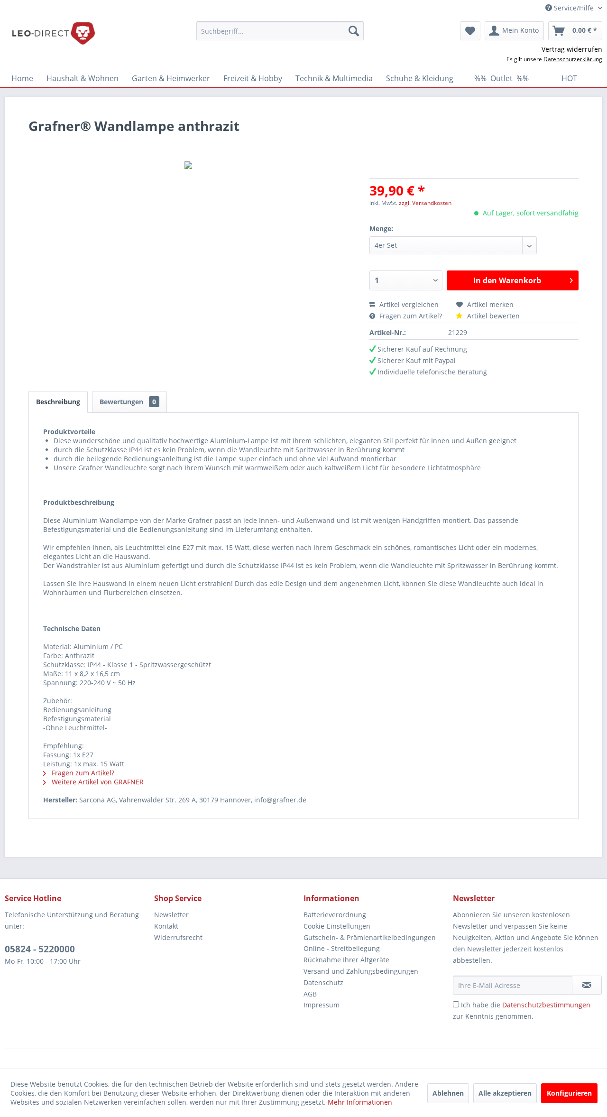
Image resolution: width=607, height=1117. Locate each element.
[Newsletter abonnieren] (587, 985)
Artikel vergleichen (410, 304)
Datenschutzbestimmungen (546, 1004)
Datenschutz (323, 982)
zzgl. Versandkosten (425, 203)
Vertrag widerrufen (572, 49)
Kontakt (166, 926)
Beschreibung (58, 401)
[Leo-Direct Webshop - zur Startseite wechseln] (53, 33)
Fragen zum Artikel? (410, 315)
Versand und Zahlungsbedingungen (361, 971)
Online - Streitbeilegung (342, 948)
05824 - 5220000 (40, 949)
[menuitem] (280, 30)
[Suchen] (354, 30)
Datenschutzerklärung (572, 59)
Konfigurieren (569, 1093)
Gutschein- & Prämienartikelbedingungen (370, 937)
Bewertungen (128, 401)
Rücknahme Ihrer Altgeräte (346, 959)
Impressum (322, 1004)
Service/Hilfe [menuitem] (574, 7)
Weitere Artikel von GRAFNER (97, 781)
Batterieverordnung (335, 914)
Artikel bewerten (492, 315)
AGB (310, 993)
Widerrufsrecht (178, 937)
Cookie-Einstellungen (337, 926)
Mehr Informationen (360, 1102)
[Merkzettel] (470, 30)
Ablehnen (448, 1093)
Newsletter (171, 914)
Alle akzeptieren (505, 1093)
